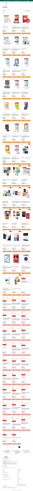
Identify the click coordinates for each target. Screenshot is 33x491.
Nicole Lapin (14, 425)
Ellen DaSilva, (24, 365)
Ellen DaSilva (17, 320)
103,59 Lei (5, 441)
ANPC (17, 481)
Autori (17, 476)
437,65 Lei (14, 227)
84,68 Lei (23, 227)
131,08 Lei (14, 441)
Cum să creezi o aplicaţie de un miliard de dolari (7, 318)
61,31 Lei (23, 382)
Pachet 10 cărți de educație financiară (7, 180)
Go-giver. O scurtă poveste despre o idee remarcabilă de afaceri (16, 303)
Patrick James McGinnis (6, 290)
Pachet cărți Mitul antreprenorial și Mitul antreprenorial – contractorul (24, 423)
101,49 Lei (23, 96)
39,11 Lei (4, 427)
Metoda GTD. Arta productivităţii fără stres (16, 378)
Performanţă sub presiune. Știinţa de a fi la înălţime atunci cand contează (7, 93)
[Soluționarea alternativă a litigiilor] (21, 485)
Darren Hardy (14, 159)
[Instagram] (5, 487)
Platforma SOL (18, 482)
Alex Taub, (14, 320)
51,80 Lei (4, 161)
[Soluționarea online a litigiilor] (21, 484)
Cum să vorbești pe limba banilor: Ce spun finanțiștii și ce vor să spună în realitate (16, 334)
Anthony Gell (14, 268)
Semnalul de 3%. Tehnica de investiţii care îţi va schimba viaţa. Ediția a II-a (7, 267)
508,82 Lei (5, 227)
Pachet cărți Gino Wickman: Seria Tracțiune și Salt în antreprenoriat (25, 202)
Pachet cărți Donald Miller (16, 245)
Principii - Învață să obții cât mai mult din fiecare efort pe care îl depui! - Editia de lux (25, 245)
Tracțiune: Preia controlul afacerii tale (7, 136)
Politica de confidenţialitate (5, 474)
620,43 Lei (5, 183)
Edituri (18, 475)
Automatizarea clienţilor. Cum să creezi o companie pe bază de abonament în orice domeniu (25, 319)
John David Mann (17, 304)
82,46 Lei (4, 96)
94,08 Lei (13, 31)
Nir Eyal (4, 72)
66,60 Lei (13, 96)
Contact (18, 477)
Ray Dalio (23, 246)
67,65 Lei (23, 74)
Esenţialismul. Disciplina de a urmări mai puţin (7, 49)
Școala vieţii (4, 347)
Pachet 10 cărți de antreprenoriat (15, 180)
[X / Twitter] (14, 487)
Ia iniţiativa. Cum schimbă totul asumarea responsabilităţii (7, 363)
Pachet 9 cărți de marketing (16, 288)
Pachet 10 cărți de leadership (5, 223)
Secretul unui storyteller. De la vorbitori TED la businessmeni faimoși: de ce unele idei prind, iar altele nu (16, 136)
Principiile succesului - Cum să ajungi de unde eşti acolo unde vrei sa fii (7, 304)
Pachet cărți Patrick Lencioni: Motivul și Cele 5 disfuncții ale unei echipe (25, 224)
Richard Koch (28, 268)
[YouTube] (8, 487)
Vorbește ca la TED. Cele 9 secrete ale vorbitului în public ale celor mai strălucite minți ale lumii (16, 93)
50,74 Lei (4, 31)
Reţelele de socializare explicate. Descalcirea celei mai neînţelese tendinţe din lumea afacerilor (16, 393)
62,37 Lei (23, 31)
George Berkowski (5, 319)
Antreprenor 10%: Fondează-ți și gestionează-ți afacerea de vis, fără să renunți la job (7, 289)
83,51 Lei (13, 74)
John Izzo (4, 364)
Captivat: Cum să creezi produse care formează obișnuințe (6, 71)
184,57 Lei (14, 249)
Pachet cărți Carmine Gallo (7, 437)
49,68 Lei (23, 118)
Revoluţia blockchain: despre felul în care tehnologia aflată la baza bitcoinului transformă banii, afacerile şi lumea (25, 93)
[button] (3, 3)
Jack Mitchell (5, 159)
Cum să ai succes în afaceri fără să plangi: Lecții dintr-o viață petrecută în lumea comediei (7, 334)
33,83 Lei (23, 337)
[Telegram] (15, 487)
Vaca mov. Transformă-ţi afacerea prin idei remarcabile (25, 114)
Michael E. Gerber (15, 50)
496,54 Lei (23, 161)
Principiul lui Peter (5, 27)
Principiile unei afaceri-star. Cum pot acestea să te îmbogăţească (25, 333)
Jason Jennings (15, 439)
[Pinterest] (12, 487)
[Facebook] (3, 487)
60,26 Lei (4, 52)
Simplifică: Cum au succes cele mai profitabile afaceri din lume (25, 267)
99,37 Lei (13, 382)
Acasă (3, 5)
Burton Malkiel (24, 137)
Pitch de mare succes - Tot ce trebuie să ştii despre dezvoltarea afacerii (25, 364)
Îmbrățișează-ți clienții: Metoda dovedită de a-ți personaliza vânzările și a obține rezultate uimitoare (7, 158)
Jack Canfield (5, 305)
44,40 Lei (23, 322)
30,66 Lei (4, 352)
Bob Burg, (14, 304)
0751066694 (5, 465)
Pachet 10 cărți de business (25, 157)
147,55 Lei (14, 205)
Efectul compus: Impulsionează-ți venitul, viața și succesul (16, 158)
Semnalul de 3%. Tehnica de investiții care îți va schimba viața (16, 71)
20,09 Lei (4, 367)
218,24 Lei (5, 205)
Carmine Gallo (24, 181)
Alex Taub (27, 365)
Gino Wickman (5, 137)
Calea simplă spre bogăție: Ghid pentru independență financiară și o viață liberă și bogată (16, 364)
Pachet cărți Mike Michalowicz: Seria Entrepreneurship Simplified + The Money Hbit (7, 202)
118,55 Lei (23, 183)
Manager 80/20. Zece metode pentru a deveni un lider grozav (25, 27)
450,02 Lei (14, 183)
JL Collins (14, 365)
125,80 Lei (23, 249)
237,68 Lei (23, 205)
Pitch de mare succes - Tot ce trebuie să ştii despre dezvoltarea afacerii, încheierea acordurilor (16, 319)
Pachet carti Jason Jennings (16, 437)
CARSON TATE (24, 72)
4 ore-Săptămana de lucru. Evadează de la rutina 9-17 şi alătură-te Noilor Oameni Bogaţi (16, 27)
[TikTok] (10, 487)
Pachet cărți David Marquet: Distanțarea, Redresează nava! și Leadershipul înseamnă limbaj (16, 202)
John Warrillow (24, 320)
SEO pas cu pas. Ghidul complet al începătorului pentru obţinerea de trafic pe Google (7, 423)
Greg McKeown (5, 50)
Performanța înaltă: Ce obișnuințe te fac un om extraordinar (25, 348)
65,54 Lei (4, 307)
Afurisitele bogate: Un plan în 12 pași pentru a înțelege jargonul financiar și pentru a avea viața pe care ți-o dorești (16, 424)
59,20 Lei (23, 52)
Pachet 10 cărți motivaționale (14, 223)
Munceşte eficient (24, 70)
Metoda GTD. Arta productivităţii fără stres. (25, 281)
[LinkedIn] (6, 487)
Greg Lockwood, (24, 268)
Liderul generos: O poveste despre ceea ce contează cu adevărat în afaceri (16, 349)
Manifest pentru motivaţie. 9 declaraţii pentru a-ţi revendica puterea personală (25, 304)
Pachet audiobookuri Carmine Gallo (24, 180)
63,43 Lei (4, 412)
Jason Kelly (14, 72)
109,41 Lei (5, 249)
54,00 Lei (13, 367)
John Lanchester (15, 335)
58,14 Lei (13, 52)
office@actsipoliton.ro (6, 466)
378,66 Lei (14, 292)
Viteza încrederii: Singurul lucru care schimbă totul (7, 114)
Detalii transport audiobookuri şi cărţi (7, 479)
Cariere (3, 478)
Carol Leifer (4, 335)
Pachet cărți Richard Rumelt (7, 245)
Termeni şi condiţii (5, 473)
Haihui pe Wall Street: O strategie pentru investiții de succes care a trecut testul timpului (25, 136)
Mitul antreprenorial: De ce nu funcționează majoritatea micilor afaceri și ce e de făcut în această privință (16, 49)
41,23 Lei (4, 292)
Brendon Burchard (24, 305)
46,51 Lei (4, 74)
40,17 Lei (13, 118)
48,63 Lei (13, 161)
